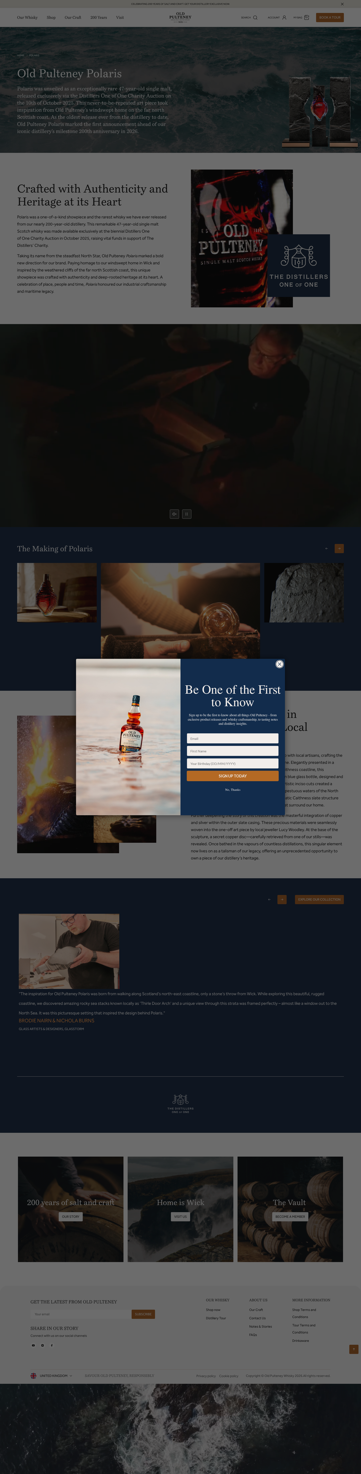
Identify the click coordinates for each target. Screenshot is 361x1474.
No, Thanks (232, 789)
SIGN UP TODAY (233, 776)
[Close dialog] (279, 664)
